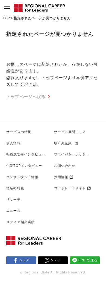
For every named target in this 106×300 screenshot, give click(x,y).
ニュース (13, 211)
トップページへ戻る (25, 96)
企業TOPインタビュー (24, 166)
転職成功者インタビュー (25, 154)
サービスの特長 (18, 132)
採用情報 (61, 177)
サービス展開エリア (70, 132)
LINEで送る (87, 260)
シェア (24, 260)
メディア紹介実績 (20, 222)
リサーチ (13, 199)
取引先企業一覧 (66, 143)
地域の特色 (15, 188)
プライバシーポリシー (71, 154)
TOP (6, 18)
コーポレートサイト (70, 188)
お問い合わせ (64, 166)
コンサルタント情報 (22, 177)
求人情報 (13, 143)
